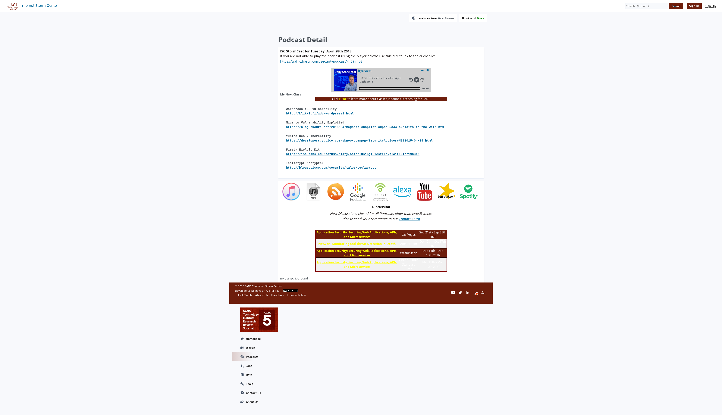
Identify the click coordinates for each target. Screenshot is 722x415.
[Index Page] (12, 6)
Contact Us (253, 393)
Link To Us (245, 295)
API (268, 290)
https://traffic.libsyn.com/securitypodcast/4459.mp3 (321, 61)
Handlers (277, 295)
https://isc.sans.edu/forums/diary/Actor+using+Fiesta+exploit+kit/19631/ (352, 154)
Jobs (249, 366)
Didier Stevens (446, 18)
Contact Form (409, 219)
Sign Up (710, 6)
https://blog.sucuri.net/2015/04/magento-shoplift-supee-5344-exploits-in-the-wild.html (366, 127)
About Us (252, 402)
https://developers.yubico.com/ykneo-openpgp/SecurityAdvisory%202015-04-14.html (359, 140)
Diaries (250, 348)
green (480, 18)
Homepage (253, 339)
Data (249, 375)
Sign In (694, 6)
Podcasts (252, 357)
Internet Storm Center (39, 5)
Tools (249, 384)
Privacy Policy (296, 295)
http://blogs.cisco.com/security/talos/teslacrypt (331, 168)
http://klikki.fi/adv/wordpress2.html (320, 113)
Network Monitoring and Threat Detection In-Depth (357, 244)
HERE (343, 99)
